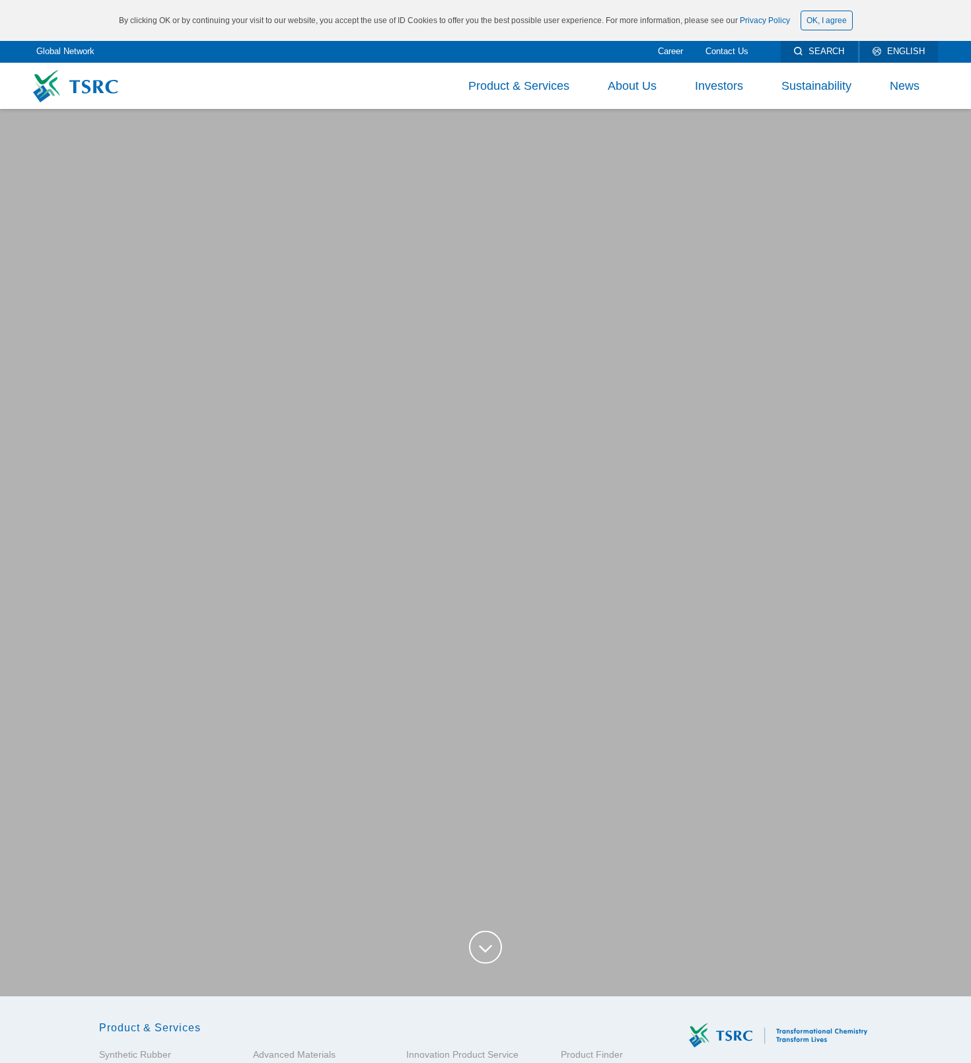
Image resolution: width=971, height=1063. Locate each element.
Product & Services (518, 85)
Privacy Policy (765, 20)
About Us (632, 85)
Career (670, 51)
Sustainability (816, 85)
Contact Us (726, 51)
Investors (719, 85)
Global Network (65, 51)
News (904, 85)
